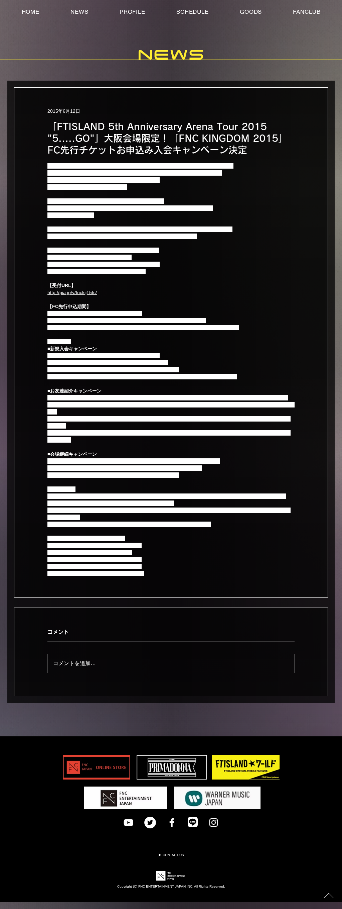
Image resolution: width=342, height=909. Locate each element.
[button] (307, 11)
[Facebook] (172, 822)
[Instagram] (213, 822)
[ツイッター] (150, 822)
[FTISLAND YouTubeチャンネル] (128, 822)
